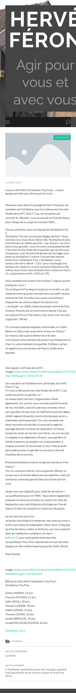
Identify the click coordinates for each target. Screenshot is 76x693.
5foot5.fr (12, 537)
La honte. (16, 653)
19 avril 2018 (13, 182)
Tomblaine (17, 641)
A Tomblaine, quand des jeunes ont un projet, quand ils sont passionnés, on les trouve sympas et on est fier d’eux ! (36, 671)
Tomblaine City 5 (15, 630)
